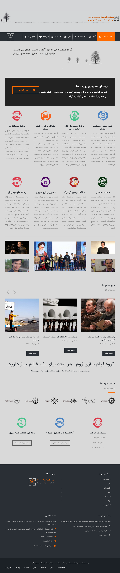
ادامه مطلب (33, 353)
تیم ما (108, 501)
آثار (109, 484)
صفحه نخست (105, 480)
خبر (109, 492)
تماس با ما (106, 505)
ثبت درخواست (24, 90)
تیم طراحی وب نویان (39, 563)
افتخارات (107, 488)
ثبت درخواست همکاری (60, 443)
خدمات (107, 497)
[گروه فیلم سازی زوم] (10, 36)
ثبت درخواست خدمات (22, 443)
